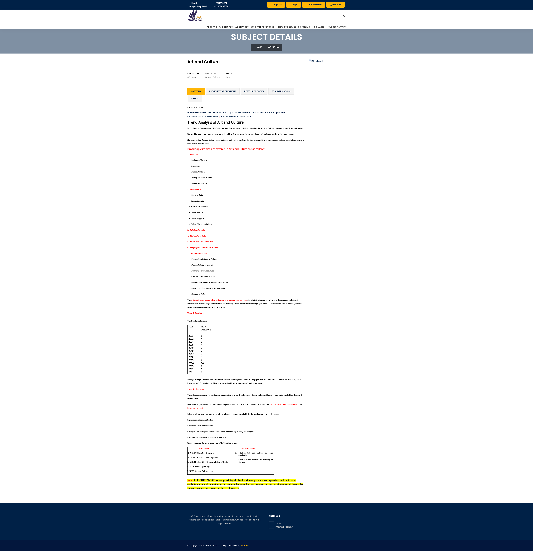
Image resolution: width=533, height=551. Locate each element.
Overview (196, 91)
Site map (336, 4)
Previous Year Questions (222, 91)
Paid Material (314, 4)
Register (276, 4)
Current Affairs (337, 27)
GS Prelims (304, 27)
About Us (212, 27)
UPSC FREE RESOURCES (262, 27)
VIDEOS (195, 98)
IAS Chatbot (242, 27)
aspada (245, 545)
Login (294, 4)
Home (258, 47)
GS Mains (319, 27)
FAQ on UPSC (226, 27)
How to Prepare (287, 27)
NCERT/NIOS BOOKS (254, 91)
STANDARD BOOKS (281, 91)
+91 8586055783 (222, 6)
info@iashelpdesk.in (284, 526)
